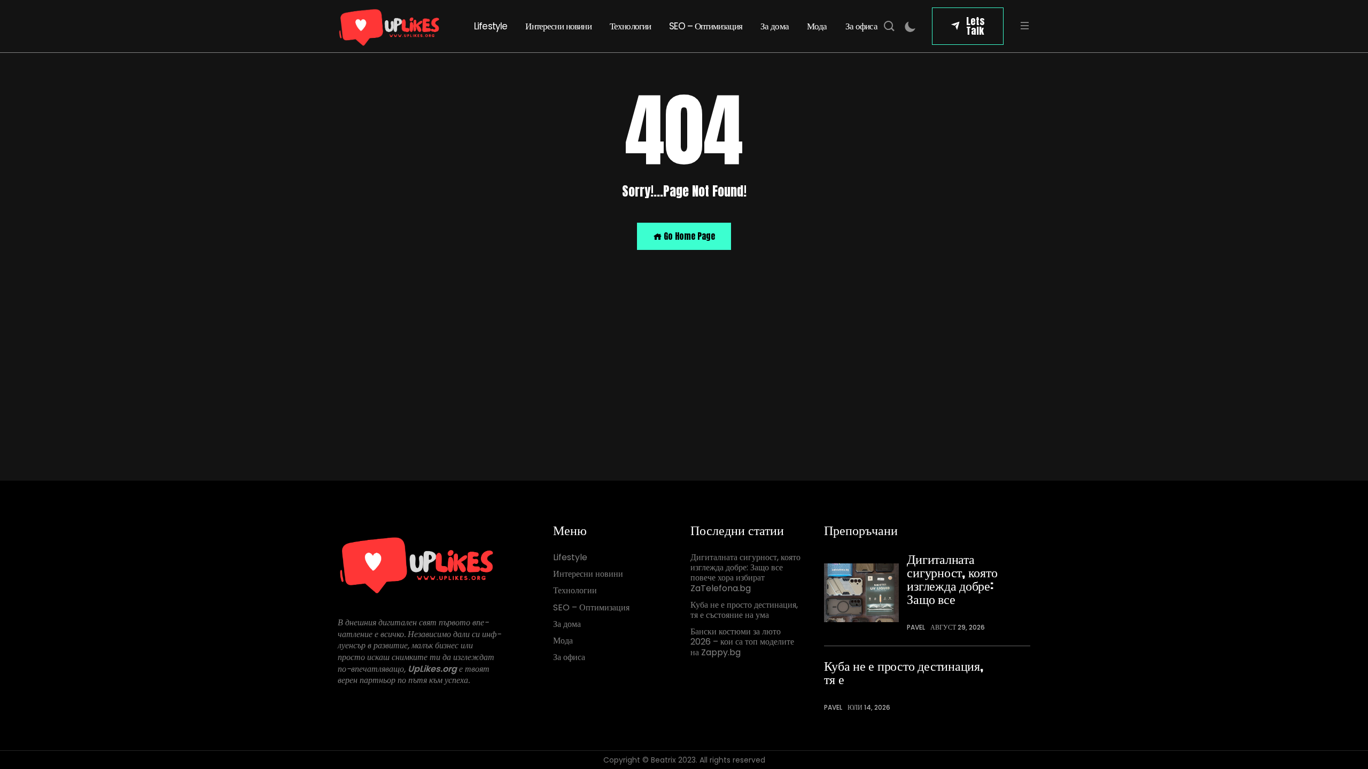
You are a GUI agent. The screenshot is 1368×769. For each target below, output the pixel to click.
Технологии (630, 26)
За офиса (861, 26)
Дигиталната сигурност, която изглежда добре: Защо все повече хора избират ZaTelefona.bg (745, 572)
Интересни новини (558, 26)
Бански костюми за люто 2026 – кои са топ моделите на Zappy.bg (742, 641)
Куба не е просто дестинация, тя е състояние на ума (744, 610)
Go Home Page (688, 236)
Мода (817, 26)
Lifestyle (490, 26)
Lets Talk (975, 26)
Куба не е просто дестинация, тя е (903, 672)
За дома (774, 26)
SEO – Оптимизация (705, 26)
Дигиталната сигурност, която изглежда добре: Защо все (952, 579)
